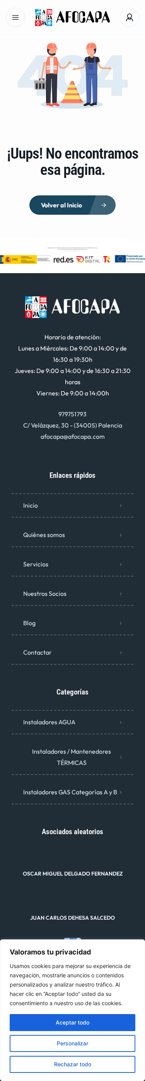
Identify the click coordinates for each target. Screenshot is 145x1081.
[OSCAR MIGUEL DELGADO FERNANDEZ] (72, 858)
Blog (29, 623)
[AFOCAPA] (72, 17)
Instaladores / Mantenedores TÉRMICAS (71, 756)
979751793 (72, 414)
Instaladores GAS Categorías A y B (70, 792)
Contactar (37, 652)
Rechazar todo (72, 1064)
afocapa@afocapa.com (73, 436)
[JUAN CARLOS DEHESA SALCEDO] (72, 902)
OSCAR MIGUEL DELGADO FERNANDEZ (73, 873)
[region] (72, 1010)
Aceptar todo (72, 1022)
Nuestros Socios (45, 593)
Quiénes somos (44, 535)
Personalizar (72, 1043)
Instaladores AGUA (49, 722)
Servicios (35, 564)
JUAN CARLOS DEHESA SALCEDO (72, 917)
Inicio (30, 505)
